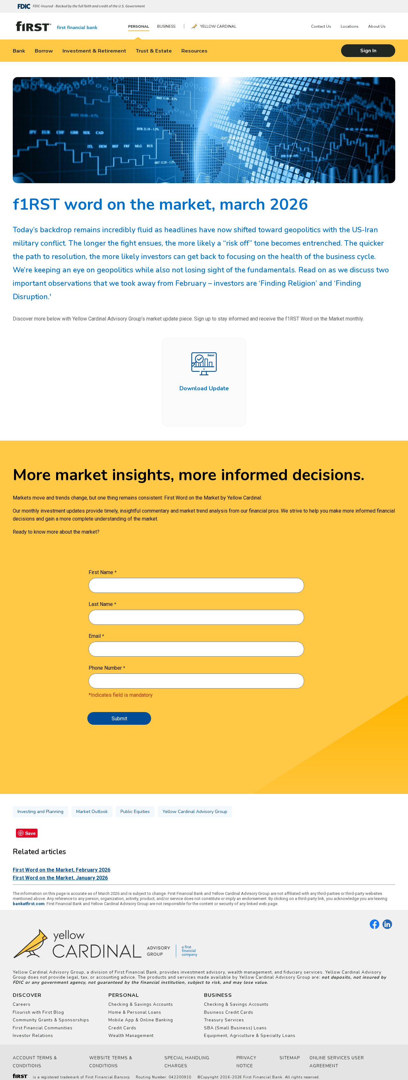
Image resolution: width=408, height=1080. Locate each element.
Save (30, 833)
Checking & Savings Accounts (140, 1004)
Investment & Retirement (94, 50)
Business (166, 26)
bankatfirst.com (29, 903)
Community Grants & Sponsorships (51, 1020)
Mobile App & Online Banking (140, 1020)
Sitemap (290, 1058)
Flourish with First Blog (38, 1012)
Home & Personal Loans (134, 1012)
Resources (194, 50)
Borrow (44, 50)
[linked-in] (387, 928)
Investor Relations (33, 1036)
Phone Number (105, 668)
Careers (22, 1004)
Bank (19, 50)
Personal (138, 26)
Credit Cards (122, 1028)
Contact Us (321, 26)
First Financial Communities (43, 1028)
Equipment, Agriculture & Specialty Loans (249, 1036)
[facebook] (374, 928)
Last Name (101, 604)
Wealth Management (131, 1036)
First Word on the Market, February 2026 (61, 870)
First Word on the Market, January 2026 (60, 878)
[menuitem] (140, 26)
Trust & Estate (154, 50)
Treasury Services (224, 1020)
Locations (350, 26)
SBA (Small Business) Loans (235, 1028)
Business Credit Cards (228, 1012)
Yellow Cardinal (218, 26)
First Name (101, 572)
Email (95, 636)
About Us (377, 26)
